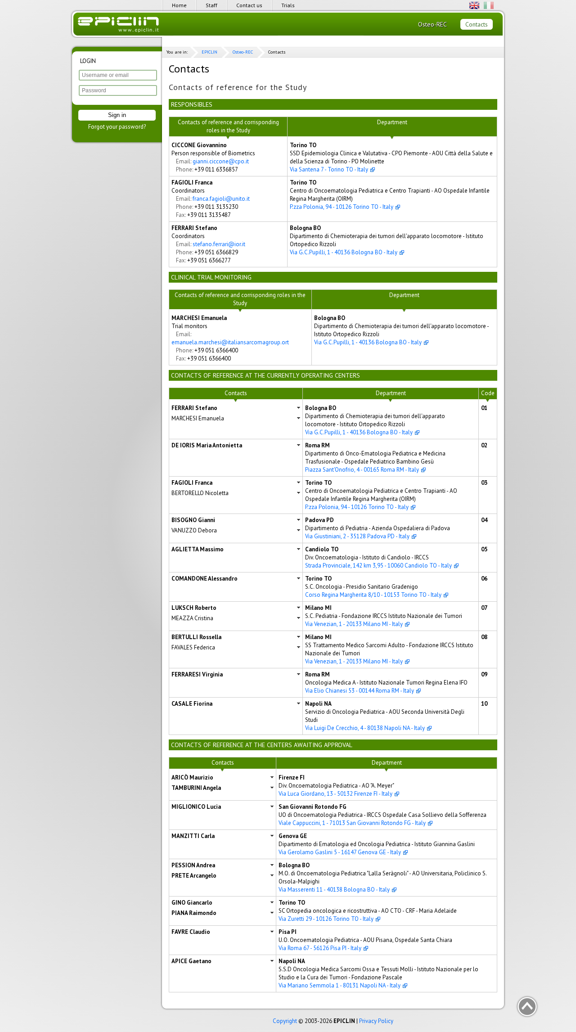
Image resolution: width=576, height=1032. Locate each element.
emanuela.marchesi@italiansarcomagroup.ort (230, 342)
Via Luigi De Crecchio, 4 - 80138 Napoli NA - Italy (365, 728)
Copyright (285, 1021)
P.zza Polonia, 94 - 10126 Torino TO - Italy (341, 207)
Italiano (489, 5)
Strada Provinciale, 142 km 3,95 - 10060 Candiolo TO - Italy (378, 565)
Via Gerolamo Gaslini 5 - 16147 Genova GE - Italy (340, 852)
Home (179, 5)
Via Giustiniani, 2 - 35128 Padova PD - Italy (357, 536)
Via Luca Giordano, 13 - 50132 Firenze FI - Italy (335, 794)
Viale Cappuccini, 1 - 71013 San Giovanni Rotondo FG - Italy (352, 823)
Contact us (249, 5)
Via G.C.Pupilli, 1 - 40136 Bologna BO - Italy (343, 252)
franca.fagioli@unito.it (221, 199)
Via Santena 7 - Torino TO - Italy (329, 169)
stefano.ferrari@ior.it (219, 244)
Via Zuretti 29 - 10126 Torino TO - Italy (326, 919)
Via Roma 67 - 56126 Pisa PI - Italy (320, 948)
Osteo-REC (432, 24)
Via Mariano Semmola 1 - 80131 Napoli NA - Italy (339, 985)
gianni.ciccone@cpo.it (221, 161)
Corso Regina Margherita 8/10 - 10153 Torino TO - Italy (373, 595)
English (474, 5)
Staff (211, 5)
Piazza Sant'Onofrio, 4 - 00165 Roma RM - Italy (362, 469)
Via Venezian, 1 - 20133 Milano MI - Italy (354, 624)
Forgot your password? (117, 127)
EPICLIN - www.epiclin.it (118, 25)
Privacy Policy (376, 1021)
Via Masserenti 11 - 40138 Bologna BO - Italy (334, 889)
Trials (288, 5)
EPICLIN (209, 52)
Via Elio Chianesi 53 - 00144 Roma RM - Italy (359, 690)
